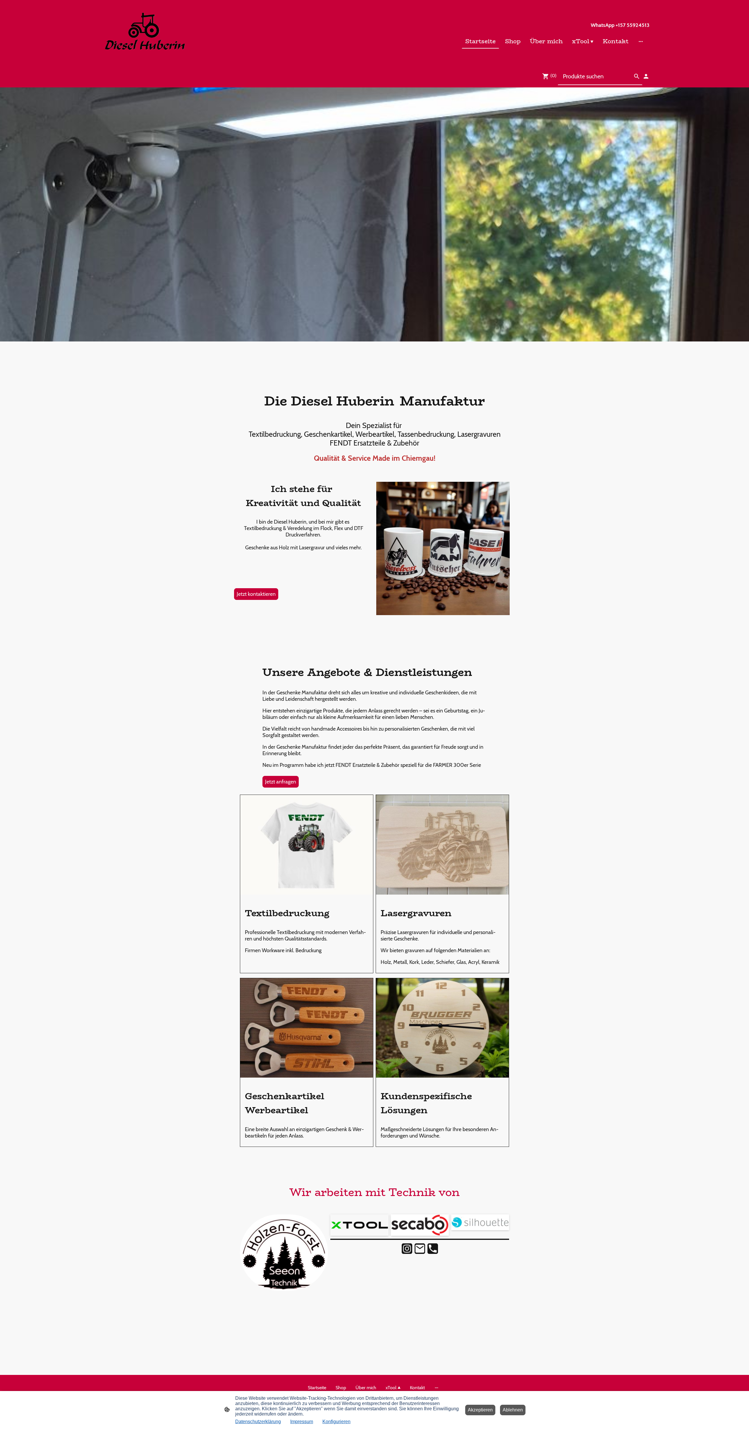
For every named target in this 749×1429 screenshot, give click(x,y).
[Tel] (432, 1248)
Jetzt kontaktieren (256, 594)
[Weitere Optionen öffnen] (640, 41)
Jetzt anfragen (280, 782)
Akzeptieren (480, 1409)
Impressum (301, 1421)
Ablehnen (513, 1409)
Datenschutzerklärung (258, 1421)
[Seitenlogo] (144, 32)
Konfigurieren (336, 1421)
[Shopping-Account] (646, 76)
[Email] (420, 1248)
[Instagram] (407, 1248)
